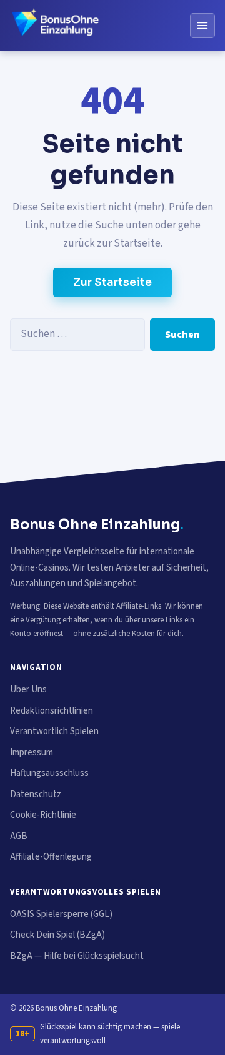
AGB (19, 836)
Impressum (31, 752)
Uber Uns (28, 689)
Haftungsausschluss (49, 773)
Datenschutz (35, 794)
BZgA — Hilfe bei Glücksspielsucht (77, 956)
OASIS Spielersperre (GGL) (61, 914)
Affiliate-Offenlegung (51, 856)
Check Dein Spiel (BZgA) (57, 934)
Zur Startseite (112, 282)
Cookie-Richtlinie (43, 815)
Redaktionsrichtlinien (51, 710)
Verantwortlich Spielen (54, 731)
